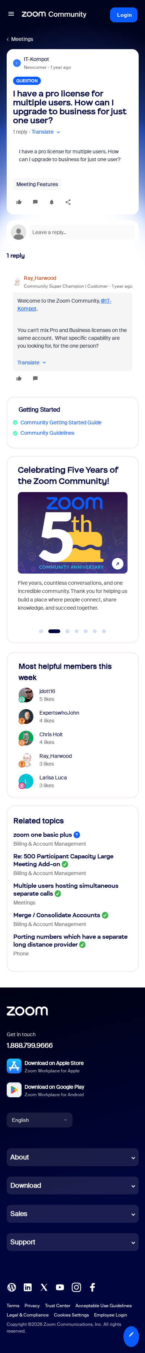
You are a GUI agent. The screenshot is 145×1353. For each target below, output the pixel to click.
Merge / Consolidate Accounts (56, 915)
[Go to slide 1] (41, 631)
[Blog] (11, 1286)
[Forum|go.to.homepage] (54, 15)
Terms (13, 1306)
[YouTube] (60, 1286)
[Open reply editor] (73, 232)
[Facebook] (92, 1286)
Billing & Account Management (49, 843)
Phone (21, 953)
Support (22, 1242)
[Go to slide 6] (94, 631)
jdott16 (47, 691)
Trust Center (57, 1306)
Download (25, 1185)
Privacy (32, 1306)
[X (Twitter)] (44, 1286)
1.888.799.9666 (30, 1045)
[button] (11, 14)
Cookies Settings (71, 1315)
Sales (18, 1213)
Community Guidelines (47, 433)
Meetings (22, 39)
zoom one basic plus (42, 834)
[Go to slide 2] (50, 631)
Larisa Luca (53, 777)
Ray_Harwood (40, 278)
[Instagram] (76, 1286)
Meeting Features (37, 184)
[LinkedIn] (27, 1286)
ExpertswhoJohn (59, 712)
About (19, 1157)
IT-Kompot (36, 59)
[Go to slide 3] (63, 631)
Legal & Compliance (28, 1315)
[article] (72, 329)
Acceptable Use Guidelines (103, 1306)
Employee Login (110, 1315)
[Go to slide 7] (104, 631)
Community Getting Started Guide (61, 422)
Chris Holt (51, 734)
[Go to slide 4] (76, 631)
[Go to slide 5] (86, 631)
